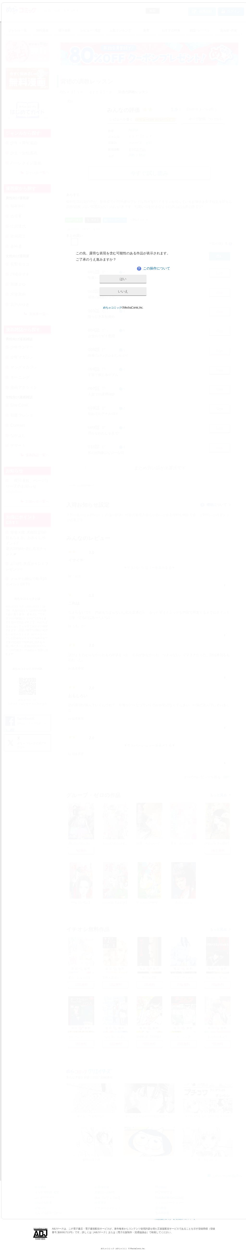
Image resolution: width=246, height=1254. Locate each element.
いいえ (123, 291)
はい (123, 279)
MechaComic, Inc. (137, 1249)
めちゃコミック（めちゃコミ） (114, 1249)
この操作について (153, 268)
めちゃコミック (112, 307)
